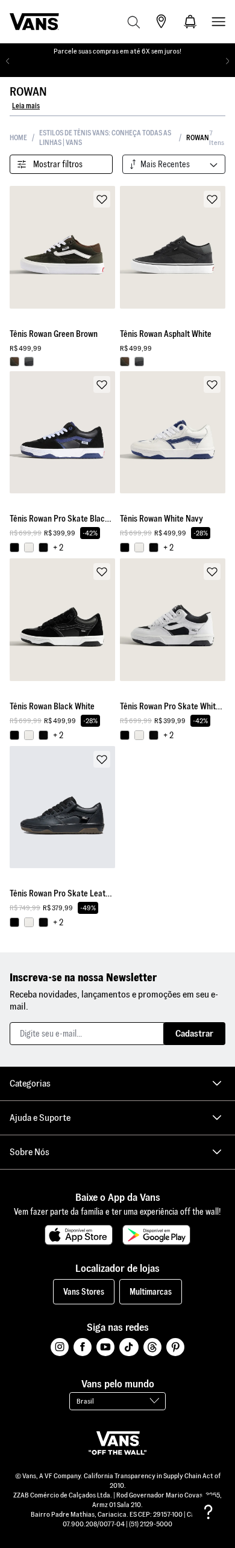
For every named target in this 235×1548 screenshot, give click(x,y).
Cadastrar (194, 1033)
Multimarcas (151, 1291)
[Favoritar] (101, 199)
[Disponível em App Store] (79, 1235)
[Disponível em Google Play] (156, 1235)
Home (18, 137)
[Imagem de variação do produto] (14, 361)
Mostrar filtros (58, 164)
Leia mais (26, 105)
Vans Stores (83, 1291)
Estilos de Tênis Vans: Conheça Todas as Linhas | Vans (105, 137)
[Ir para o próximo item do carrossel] (227, 61)
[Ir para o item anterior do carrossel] (7, 61)
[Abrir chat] (208, 1512)
